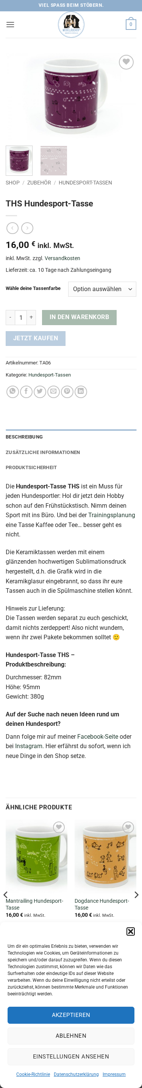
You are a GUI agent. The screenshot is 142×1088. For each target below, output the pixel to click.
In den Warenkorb (79, 317)
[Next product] (12, 228)
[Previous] (6, 910)
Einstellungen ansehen (71, 1056)
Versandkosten (62, 258)
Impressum (114, 1074)
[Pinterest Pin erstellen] (67, 392)
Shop (13, 183)
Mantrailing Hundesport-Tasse (34, 904)
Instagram (28, 746)
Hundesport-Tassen (85, 183)
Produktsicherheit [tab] (31, 467)
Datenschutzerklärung (76, 1074)
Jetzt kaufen (35, 338)
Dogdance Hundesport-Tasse (102, 904)
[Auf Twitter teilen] (40, 392)
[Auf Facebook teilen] (26, 392)
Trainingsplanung (111, 515)
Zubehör (39, 183)
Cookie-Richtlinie (33, 1074)
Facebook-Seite (97, 736)
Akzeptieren (71, 1015)
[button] (130, 931)
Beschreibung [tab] (24, 437)
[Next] (135, 910)
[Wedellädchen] (71, 24)
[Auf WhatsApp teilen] (12, 392)
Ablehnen (71, 1035)
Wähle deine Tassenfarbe (33, 288)
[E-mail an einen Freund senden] (53, 392)
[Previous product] (27, 228)
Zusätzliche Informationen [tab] (43, 452)
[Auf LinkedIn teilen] (81, 392)
